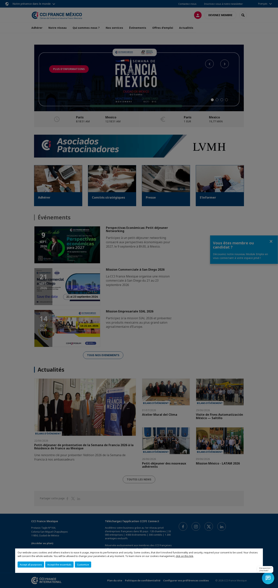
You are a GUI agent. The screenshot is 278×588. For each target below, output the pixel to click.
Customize (83, 564)
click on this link (184, 556)
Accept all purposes (31, 564)
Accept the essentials (59, 564)
